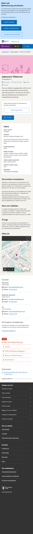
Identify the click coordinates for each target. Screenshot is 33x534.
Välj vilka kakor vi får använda (12, 34)
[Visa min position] (5, 269)
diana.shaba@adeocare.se (16, 287)
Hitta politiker (5, 452)
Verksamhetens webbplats (11, 171)
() (17, 110)
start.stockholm (6, 492)
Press (3, 461)
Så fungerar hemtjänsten (8, 330)
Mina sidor (5, 457)
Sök (18, 46)
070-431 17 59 (13, 314)
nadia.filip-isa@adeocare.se (16, 299)
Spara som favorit (18, 82)
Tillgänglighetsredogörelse (9, 471)
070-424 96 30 (13, 289)
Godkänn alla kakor (9, 22)
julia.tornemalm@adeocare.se (17, 311)
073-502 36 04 (13, 301)
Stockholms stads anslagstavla (10, 438)
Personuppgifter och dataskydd (10, 476)
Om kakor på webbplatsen (8, 17)
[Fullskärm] (28, 238)
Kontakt (27, 82)
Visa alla (9, 117)
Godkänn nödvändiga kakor (11, 28)
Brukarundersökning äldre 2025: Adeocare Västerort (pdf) (15, 373)
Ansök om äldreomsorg (12, 342)
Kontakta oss (5, 448)
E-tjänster (4, 433)
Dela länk (6, 85)
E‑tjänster (6, 46)
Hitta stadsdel (5, 429)
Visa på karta (7, 82)
